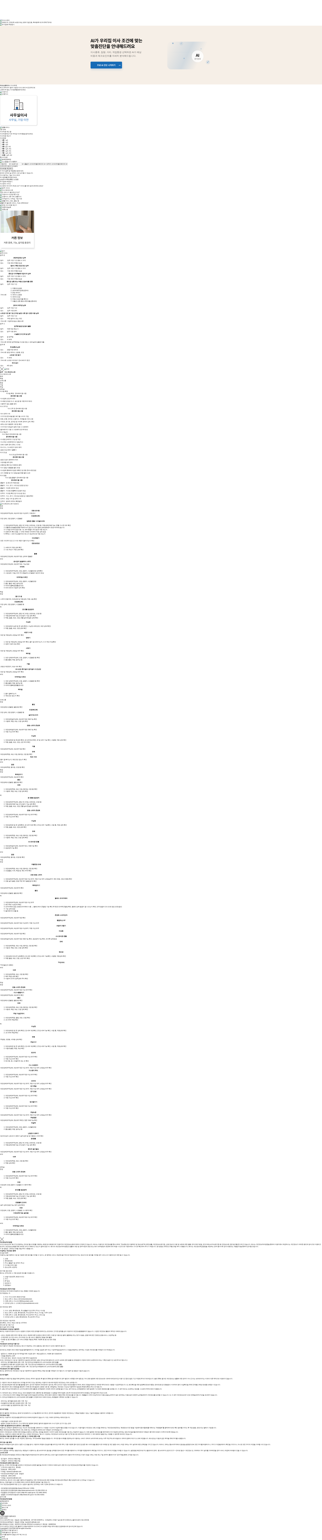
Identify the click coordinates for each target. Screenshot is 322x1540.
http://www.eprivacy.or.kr (26, 1490)
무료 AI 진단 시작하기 (108, 65)
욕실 (1, 378)
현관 (1, 376)
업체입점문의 (4, 1501)
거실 (1, 385)
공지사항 (3, 1497)
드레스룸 (3, 380)
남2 (5, 142)
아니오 (24, 1534)
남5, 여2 (7, 155)
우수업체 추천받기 (6, 181)
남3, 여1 (6, 149)
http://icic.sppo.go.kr (28, 1492)
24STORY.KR (13, 1528)
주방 (1, 387)
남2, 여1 (6, 147)
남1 (5, 140)
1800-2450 (12, 1469)
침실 (1, 383)
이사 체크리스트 (5, 374)
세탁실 (2, 389)
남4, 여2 (6, 153)
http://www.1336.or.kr (22, 1488)
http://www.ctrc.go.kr (27, 1495)
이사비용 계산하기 (6, 168)
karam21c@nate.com (14, 1471)
